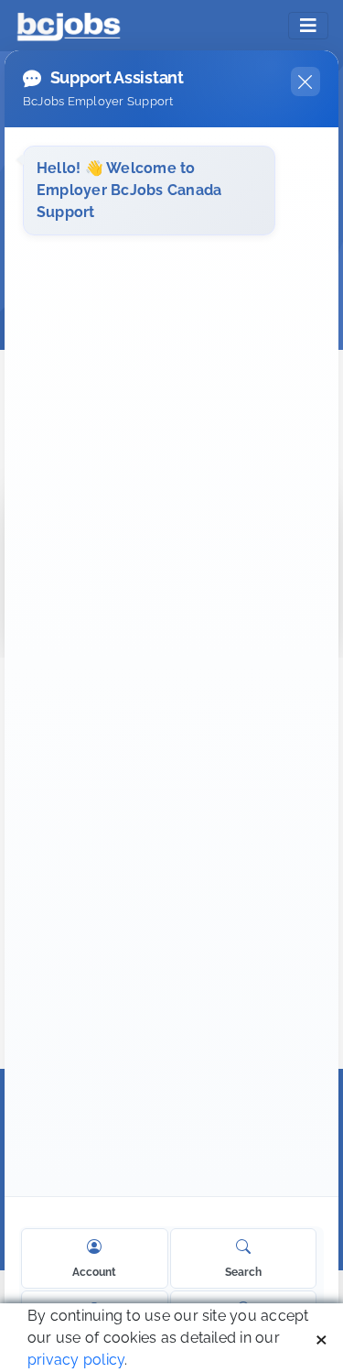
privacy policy (75, 1359)
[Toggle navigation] (308, 25)
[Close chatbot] (305, 81)
